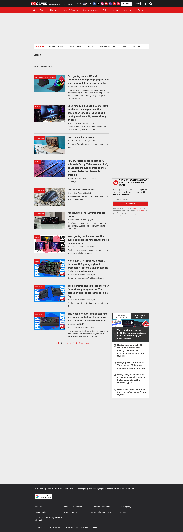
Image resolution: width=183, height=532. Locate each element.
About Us (38, 506)
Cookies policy (40, 512)
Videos (116, 10)
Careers (123, 512)
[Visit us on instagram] (102, 3)
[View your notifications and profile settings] (145, 3)
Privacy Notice (139, 210)
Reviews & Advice (91, 10)
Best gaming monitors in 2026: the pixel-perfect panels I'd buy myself (131, 392)
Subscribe (126, 4)
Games (43, 10)
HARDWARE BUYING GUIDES (121, 316)
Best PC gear (75, 46)
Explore (141, 10)
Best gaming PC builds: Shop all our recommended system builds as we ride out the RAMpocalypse (131, 379)
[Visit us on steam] (90, 3)
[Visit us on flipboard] (114, 3)
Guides (106, 10)
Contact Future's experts (73, 506)
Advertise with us (70, 512)
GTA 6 (90, 46)
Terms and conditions (101, 506)
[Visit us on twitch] (110, 3)
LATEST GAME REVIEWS (140, 316)
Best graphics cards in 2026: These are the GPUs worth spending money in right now (131, 365)
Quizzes (136, 46)
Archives (85, 343)
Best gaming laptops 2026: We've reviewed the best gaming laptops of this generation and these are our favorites (131, 350)
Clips (124, 46)
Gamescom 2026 (56, 46)
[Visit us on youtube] (106, 3)
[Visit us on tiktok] (118, 3)
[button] (150, 3)
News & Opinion (71, 10)
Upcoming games (107, 46)
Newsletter (128, 10)
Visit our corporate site (124, 488)
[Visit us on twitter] (98, 3)
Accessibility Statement (101, 512)
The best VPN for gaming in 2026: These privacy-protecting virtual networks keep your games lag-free (132, 334)
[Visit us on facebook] (94, 3)
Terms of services (137, 208)
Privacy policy (125, 506)
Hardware (55, 10)
